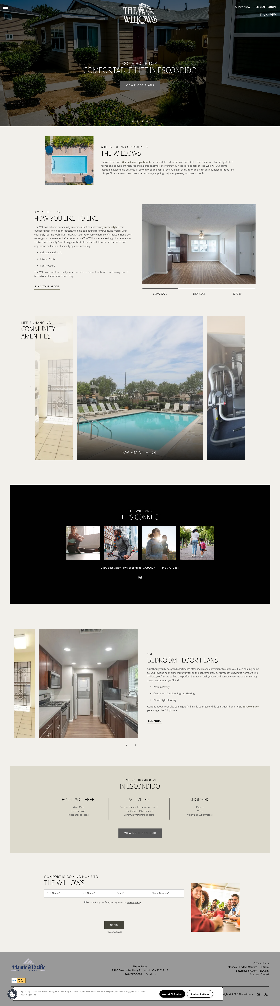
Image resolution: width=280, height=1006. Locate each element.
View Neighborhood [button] (140, 833)
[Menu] (5, 7)
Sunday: (254, 974)
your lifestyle (109, 227)
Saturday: (241, 971)
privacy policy (134, 902)
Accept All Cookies (172, 993)
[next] (249, 386)
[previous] (31, 386)
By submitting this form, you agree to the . (114, 902)
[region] (118, 994)
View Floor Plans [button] (140, 85)
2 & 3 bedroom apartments (135, 162)
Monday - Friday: (237, 967)
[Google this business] (140, 578)
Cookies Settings (200, 993)
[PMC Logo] (28, 964)
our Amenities (251, 706)
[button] (265, 7)
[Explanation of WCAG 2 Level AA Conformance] (18, 980)
